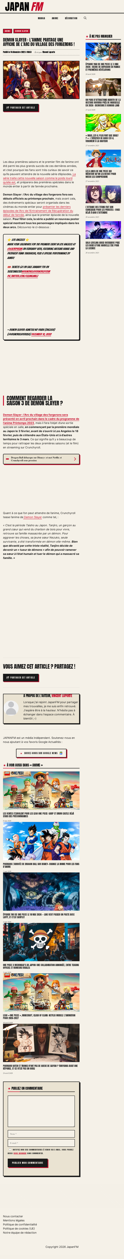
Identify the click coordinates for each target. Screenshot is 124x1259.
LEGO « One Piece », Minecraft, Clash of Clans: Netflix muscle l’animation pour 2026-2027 (39, 1017)
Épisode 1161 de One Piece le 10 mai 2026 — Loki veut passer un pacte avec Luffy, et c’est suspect (39, 916)
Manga (41, 18)
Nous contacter (13, 1216)
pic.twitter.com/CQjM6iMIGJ (22, 276)
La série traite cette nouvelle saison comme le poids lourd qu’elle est (39, 178)
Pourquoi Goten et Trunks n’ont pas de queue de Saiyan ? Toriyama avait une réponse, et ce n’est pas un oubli (40, 1067)
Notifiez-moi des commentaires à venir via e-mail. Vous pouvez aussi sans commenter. (40, 1151)
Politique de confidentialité (20, 1224)
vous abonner (20, 1153)
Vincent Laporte (62, 695)
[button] (85, 18)
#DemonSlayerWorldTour (35, 271)
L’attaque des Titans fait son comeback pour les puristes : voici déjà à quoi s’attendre (103, 210)
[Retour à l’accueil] (24, 6)
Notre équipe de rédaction (20, 1232)
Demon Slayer (21, 31)
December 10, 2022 (41, 334)
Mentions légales (13, 1220)
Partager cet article (22, 107)
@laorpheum (14, 248)
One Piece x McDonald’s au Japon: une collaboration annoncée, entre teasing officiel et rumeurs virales (41, 966)
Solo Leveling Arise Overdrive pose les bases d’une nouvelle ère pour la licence (103, 245)
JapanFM (72, 1246)
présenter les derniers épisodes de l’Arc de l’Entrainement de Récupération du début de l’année (38, 210)
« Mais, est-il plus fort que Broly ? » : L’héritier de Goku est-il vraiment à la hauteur (102, 138)
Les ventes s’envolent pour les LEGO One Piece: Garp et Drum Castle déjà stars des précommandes (38, 815)
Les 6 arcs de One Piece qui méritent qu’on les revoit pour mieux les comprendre (101, 174)
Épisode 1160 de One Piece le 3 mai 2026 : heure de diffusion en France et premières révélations (103, 67)
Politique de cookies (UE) (19, 1228)
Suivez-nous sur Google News (41, 753)
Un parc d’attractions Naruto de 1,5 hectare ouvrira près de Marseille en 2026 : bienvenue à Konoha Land (103, 102)
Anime (55, 18)
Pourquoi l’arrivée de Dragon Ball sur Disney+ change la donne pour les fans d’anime (41, 865)
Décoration (71, 18)
